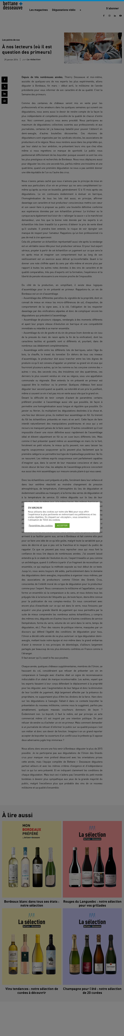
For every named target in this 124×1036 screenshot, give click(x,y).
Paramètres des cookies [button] (41, 525)
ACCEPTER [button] (62, 525)
